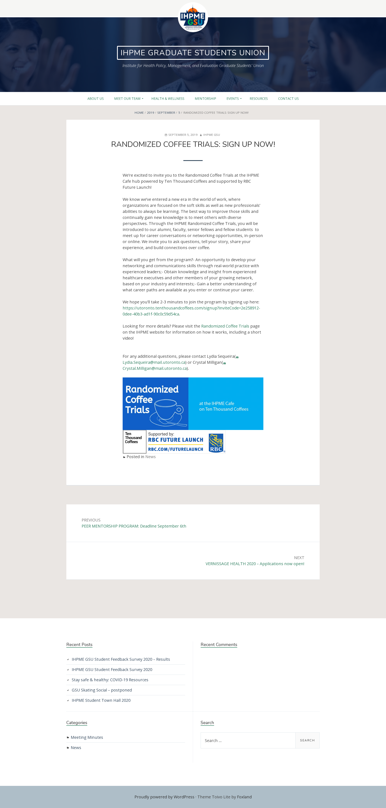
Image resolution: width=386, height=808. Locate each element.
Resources (259, 98)
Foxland (244, 797)
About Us (95, 98)
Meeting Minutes (87, 737)
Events (233, 98)
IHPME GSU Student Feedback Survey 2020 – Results (121, 659)
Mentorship (205, 98)
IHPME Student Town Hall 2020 (101, 700)
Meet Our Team (127, 98)
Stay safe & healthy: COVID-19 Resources (110, 679)
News (150, 456)
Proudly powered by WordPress (164, 797)
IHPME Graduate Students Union (193, 53)
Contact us (288, 98)
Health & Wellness (167, 98)
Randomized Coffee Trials (225, 326)
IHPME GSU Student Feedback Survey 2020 (112, 669)
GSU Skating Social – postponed (102, 690)
